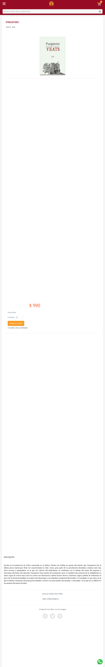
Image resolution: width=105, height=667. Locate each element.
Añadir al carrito (16, 323)
